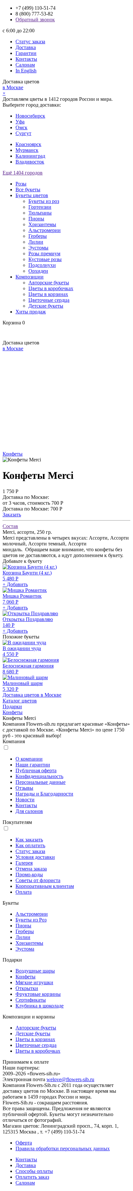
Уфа (20, 121)
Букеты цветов (31, 195)
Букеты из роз (43, 201)
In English (25, 70)
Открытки (26, 988)
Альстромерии (44, 230)
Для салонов (29, 811)
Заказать (12, 514)
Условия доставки (35, 857)
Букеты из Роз (30, 919)
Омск (21, 127)
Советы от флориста (37, 880)
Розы (20, 183)
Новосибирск (30, 116)
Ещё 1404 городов (23, 172)
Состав (10, 526)
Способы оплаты (34, 1171)
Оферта (23, 1142)
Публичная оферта (35, 770)
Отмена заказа (31, 868)
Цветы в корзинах (48, 294)
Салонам (25, 65)
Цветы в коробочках (50, 288)
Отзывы (24, 788)
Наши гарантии (32, 764)
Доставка (25, 47)
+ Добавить (15, 584)
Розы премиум (44, 253)
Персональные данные (40, 782)
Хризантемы (42, 224)
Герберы (37, 236)
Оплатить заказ (32, 1177)
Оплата (23, 892)
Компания (14, 741)
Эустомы (38, 247)
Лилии (35, 242)
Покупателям (17, 822)
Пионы (36, 218)
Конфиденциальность (39, 776)
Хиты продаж (30, 311)
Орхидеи (38, 271)
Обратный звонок (35, 19)
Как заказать (29, 839)
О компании (29, 759)
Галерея (24, 863)
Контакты (26, 59)
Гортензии (39, 207)
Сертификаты (30, 1000)
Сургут (23, 133)
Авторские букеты (48, 282)
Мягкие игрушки (34, 982)
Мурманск (26, 150)
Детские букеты (45, 306)
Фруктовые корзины (38, 994)
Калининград (30, 156)
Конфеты (13, 454)
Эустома (24, 949)
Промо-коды (29, 874)
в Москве (13, 87)
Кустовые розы (45, 259)
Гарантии (25, 53)
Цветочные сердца (48, 300)
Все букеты (27, 189)
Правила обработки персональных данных (62, 1148)
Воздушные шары (35, 971)
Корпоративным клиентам (44, 886)
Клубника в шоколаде (39, 1005)
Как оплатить (30, 845)
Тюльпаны (40, 213)
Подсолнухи (42, 265)
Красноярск (28, 144)
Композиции (29, 276)
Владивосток (29, 161)
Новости (25, 799)
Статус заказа (30, 41)
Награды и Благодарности (44, 793)
